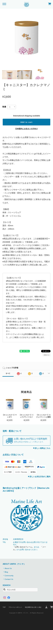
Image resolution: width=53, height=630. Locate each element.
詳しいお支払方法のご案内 (40, 477)
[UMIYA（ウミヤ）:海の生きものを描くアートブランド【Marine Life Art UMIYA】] (26, 515)
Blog (6, 572)
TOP (4, 607)
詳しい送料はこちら (42, 448)
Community (9, 576)
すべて (8, 373)
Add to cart (26, 122)
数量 (4, 107)
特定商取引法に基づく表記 (33, 607)
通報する (46, 355)
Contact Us (9, 579)
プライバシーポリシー (15, 607)
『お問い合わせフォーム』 (23, 547)
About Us (8, 568)
